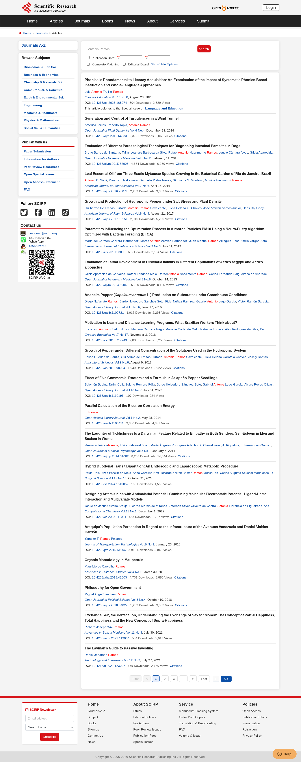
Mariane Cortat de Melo (182, 329)
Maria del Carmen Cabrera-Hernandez (112, 241)
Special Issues (143, 741)
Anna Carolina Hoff (146, 473)
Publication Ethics (254, 717)
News (130, 21)
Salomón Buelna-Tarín (100, 384)
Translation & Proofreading (197, 723)
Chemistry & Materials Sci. (43, 82)
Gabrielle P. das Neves (155, 180)
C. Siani (96, 180)
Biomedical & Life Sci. (40, 67)
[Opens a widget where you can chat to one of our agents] (284, 754)
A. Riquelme (230, 445)
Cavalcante (147, 208)
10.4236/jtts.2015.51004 (109, 550)
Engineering (33, 105)
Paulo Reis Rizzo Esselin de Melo (108, 473)
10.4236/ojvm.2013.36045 (110, 285)
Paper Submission (37, 151)
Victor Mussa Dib (201, 473)
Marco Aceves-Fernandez (164, 241)
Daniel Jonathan (101, 654)
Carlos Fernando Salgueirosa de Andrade (238, 274)
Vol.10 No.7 (134, 390)
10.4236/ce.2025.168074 (109, 102)
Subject (93, 717)
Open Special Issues (39, 174)
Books (107, 21)
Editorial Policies (144, 717)
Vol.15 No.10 (117, 478)
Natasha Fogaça (211, 329)
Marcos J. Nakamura (123, 180)
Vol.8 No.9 (142, 213)
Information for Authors (41, 159)
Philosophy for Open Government (113, 588)
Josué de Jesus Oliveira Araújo (106, 506)
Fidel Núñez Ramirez (180, 301)
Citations (180, 136)
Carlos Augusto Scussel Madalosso (244, 473)
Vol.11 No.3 (134, 632)
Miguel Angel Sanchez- (105, 594)
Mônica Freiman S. (223, 180)
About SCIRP (145, 704)
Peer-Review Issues (147, 729)
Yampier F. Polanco (103, 538)
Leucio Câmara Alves (233, 152)
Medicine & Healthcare (41, 113)
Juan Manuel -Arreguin (210, 241)
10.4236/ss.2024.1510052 (110, 484)
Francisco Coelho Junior (107, 329)
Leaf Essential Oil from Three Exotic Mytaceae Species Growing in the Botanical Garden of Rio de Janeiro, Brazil (178, 174)
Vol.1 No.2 (133, 417)
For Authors (141, 723)
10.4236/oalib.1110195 (108, 395)
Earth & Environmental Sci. (44, 97)
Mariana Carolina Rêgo (147, 329)
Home (32, 21)
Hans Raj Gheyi (253, 208)
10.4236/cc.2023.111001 (109, 517)
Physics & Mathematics (41, 120)
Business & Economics (41, 74)
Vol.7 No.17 (120, 334)
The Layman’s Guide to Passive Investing (119, 648)
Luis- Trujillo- (104, 91)
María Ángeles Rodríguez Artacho (174, 445)
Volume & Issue (190, 735)
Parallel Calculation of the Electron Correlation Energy (130, 406)
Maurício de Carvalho (105, 566)
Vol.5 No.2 (143, 158)
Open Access (251, 711)
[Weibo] (65, 212)
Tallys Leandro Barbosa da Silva (144, 152)
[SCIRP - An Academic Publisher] (49, 7)
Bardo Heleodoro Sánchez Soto (141, 301)
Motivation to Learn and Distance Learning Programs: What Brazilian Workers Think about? (161, 322)
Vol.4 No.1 (134, 572)
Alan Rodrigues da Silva (241, 329)
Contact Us (95, 735)
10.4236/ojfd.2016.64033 (109, 136)
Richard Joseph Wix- (104, 627)
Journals (82, 21)
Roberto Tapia (117, 125)
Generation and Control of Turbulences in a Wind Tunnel (131, 118)
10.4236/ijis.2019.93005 (108, 252)
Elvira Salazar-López (134, 445)
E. (91, 412)
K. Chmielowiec (210, 445)
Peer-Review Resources (41, 167)
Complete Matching (105, 64)
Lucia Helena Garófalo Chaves (225, 357)
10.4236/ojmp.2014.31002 (110, 456)
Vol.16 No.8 (120, 97)
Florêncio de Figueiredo (239, 506)
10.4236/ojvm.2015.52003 (110, 163)
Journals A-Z (96, 711)
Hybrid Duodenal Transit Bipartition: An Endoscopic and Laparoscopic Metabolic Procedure (161, 466)
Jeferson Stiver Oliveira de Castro (192, 506)
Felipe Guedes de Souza (102, 357)
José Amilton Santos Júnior (222, 208)
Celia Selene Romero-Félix (136, 384)
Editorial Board (138, 64)
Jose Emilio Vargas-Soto (250, 241)
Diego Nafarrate (101, 301)
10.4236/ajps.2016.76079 (110, 191)
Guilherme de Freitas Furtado (141, 357)
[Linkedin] (51, 212)
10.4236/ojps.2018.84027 (110, 605)
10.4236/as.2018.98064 (108, 368)
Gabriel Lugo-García (223, 384)
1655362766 (37, 246)
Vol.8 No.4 (138, 599)
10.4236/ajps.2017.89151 (110, 219)
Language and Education (164, 108)
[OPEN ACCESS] (226, 7)
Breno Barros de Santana (102, 152)
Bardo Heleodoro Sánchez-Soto (179, 384)
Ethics (137, 711)
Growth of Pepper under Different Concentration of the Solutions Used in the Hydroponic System (165, 350)
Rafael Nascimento (192, 152)
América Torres (95, 125)
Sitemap (93, 729)
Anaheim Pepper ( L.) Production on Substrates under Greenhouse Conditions (166, 295)
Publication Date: (103, 58)
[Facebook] (38, 212)
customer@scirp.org (43, 233)
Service (186, 704)
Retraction (249, 729)
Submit (203, 21)
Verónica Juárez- (101, 445)
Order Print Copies (192, 717)
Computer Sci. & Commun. (43, 90)
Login (271, 7)
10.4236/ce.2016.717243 (109, 340)
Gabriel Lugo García (216, 301)
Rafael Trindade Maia (142, 274)
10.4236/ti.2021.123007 (108, 665)
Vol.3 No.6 (143, 279)
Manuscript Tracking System (198, 711)
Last (204, 678)
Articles (56, 21)
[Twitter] (24, 212)
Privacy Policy (252, 735)
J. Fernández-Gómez (256, 445)
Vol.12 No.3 (132, 660)
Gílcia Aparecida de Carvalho (105, 274)
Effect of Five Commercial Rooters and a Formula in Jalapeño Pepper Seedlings (151, 378)
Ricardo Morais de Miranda (148, 506)
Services (177, 21)
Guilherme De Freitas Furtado (105, 208)
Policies (249, 704)
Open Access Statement (42, 182)
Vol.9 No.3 (153, 246)
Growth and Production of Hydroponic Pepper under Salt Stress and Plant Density (153, 201)
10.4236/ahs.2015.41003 (109, 577)
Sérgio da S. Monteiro (188, 180)
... (183, 678)
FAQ (27, 189)
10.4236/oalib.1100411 (108, 423)
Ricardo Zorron (171, 473)
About (152, 21)
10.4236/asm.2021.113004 (110, 638)
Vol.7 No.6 (142, 185)
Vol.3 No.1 (143, 450)
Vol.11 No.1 (129, 511)
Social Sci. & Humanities (42, 128)
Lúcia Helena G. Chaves (185, 208)
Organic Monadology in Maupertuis (114, 560)
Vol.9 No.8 (122, 362)
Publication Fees (144, 735)
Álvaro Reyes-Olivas (258, 384)
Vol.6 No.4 (137, 130)
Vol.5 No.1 (147, 544)
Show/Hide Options (164, 64)
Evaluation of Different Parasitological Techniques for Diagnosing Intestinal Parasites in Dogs (162, 146)
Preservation (251, 723)
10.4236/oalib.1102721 (108, 312)
